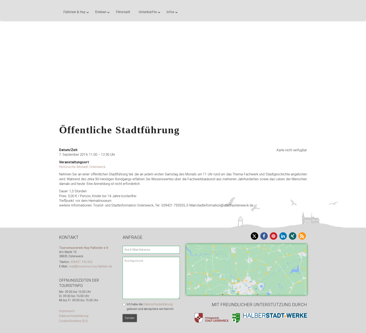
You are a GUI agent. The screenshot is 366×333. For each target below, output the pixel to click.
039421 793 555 (82, 262)
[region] (183, 47)
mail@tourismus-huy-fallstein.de (90, 266)
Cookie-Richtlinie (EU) (73, 321)
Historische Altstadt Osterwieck (82, 167)
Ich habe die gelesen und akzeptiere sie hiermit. (150, 307)
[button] (6, 47)
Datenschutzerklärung (73, 316)
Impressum (67, 311)
